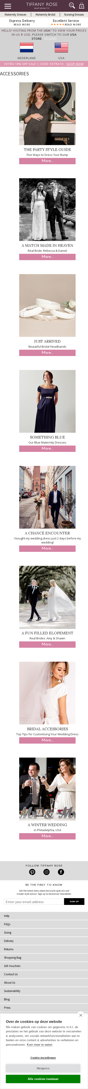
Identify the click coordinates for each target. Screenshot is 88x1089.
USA (61, 58)
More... (47, 161)
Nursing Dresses (74, 14)
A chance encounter (47, 533)
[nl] (26, 54)
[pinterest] (32, 872)
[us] (61, 54)
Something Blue (47, 437)
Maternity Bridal (45, 14)
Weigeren (43, 1068)
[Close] (50, 39)
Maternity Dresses (15, 14)
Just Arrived (47, 341)
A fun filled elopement (47, 633)
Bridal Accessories (47, 728)
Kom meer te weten (39, 1044)
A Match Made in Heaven (47, 245)
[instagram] (46, 872)
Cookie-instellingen (43, 1057)
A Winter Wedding (47, 824)
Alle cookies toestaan (43, 1079)
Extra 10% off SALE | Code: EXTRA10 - (44, 64)
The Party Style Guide (47, 149)
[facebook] (60, 872)
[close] (80, 1015)
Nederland (27, 58)
